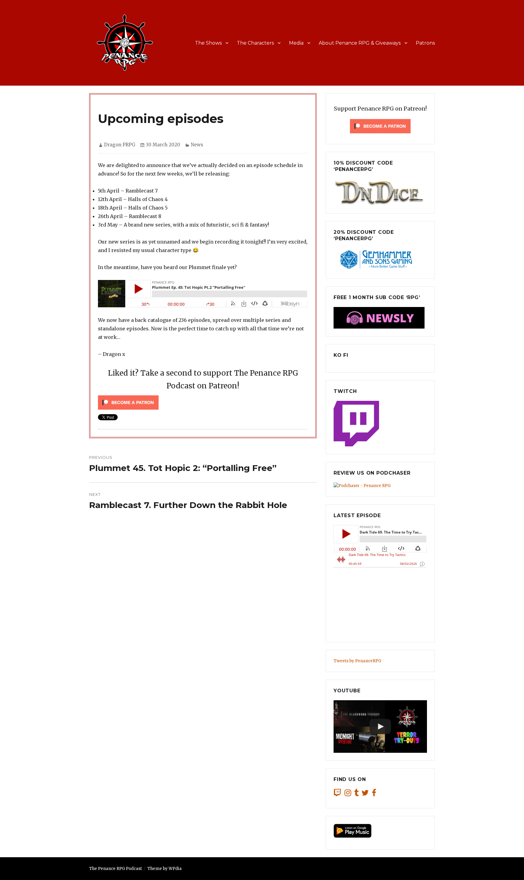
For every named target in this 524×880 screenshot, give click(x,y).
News (197, 145)
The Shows (208, 43)
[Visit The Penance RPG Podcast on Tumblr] (356, 794)
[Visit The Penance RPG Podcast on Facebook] (374, 794)
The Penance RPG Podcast (115, 868)
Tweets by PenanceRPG (357, 660)
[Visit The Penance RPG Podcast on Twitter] (365, 794)
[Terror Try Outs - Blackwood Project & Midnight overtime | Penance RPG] (380, 726)
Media (296, 43)
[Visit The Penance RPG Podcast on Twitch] (337, 794)
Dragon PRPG (119, 145)
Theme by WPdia (164, 868)
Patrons (425, 43)
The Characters (255, 43)
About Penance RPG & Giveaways (360, 43)
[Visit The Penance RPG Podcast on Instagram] (347, 794)
